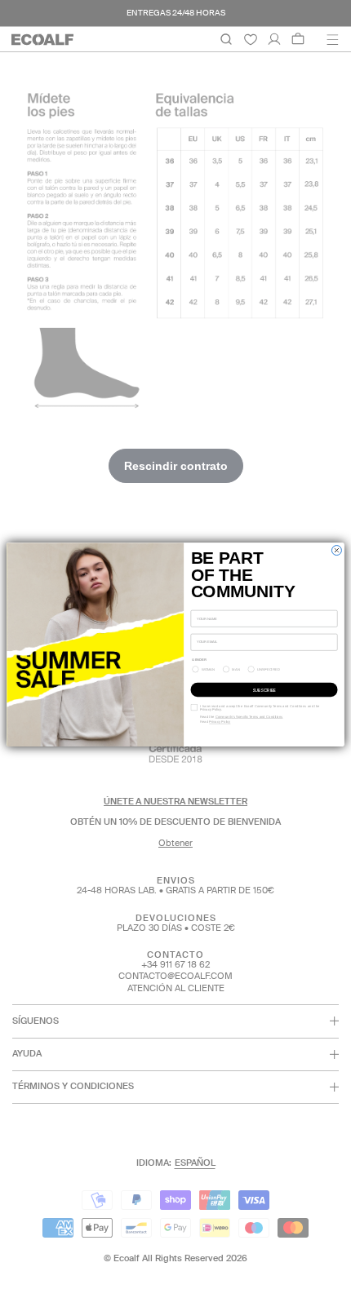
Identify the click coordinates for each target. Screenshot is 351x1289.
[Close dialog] (336, 550)
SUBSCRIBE (264, 689)
